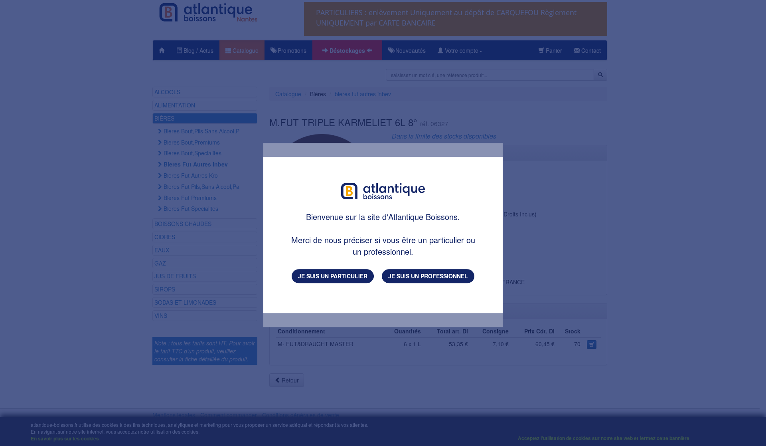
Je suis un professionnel (428, 276)
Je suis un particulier (332, 276)
